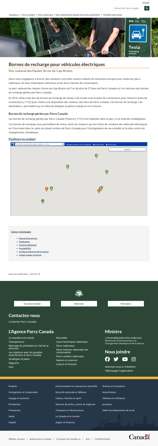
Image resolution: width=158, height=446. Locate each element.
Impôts (12, 422)
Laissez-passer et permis (30, 255)
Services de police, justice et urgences (75, 404)
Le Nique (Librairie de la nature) (34, 251)
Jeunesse (107, 404)
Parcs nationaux (45, 14)
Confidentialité (102, 439)
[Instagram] (133, 360)
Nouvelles (61, 337)
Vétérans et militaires (113, 398)
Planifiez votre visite (112, 14)
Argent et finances (65, 422)
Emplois (13, 386)
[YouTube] (125, 360)
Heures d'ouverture (28, 238)
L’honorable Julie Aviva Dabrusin (124, 340)
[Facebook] (107, 360)
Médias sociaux (17, 439)
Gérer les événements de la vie (118, 410)
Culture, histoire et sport (68, 398)
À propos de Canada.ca (68, 439)
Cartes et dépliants (28, 245)
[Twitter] (116, 360)
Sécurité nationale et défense (71, 392)
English (146, 2)
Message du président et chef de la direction (28, 347)
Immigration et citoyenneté (23, 392)
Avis (11, 367)
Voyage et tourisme (19, 398)
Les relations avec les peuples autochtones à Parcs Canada (25, 354)
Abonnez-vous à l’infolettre (120, 366)
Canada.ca (14, 14)
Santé (12, 416)
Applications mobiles (41, 439)
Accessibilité (25, 248)
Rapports (14, 363)
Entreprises (14, 404)
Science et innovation (113, 386)
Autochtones (109, 392)
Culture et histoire (66, 364)
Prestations (15, 410)
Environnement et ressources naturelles (76, 386)
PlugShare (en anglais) (22, 139)
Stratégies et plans (19, 359)
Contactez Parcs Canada (22, 321)
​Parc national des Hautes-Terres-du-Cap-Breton (78, 14)
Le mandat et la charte (21, 337)
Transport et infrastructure (70, 410)
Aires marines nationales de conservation (72, 351)
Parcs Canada (28, 14)
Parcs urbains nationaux (70, 356)
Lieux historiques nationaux (72, 341)
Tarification (24, 241)
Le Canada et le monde (67, 416)
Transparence (16, 341)
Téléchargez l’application (119, 370)
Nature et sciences (66, 360)
